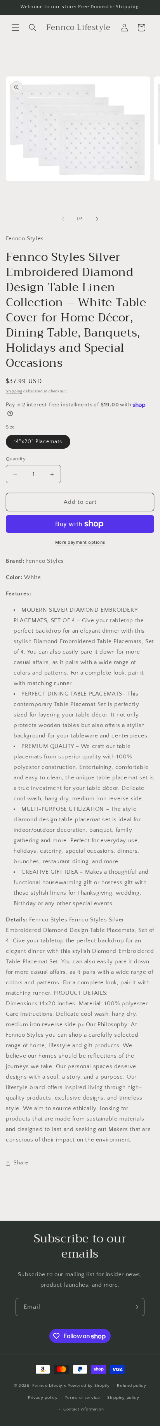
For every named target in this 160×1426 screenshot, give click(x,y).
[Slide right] (97, 218)
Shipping (14, 391)
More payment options (80, 542)
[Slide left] (62, 218)
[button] (15, 27)
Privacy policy (43, 1397)
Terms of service (82, 1397)
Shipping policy (123, 1397)
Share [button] (21, 1163)
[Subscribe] (135, 1307)
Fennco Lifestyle (49, 1385)
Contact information (83, 1409)
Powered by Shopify (89, 1385)
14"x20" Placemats (38, 442)
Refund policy (131, 1385)
